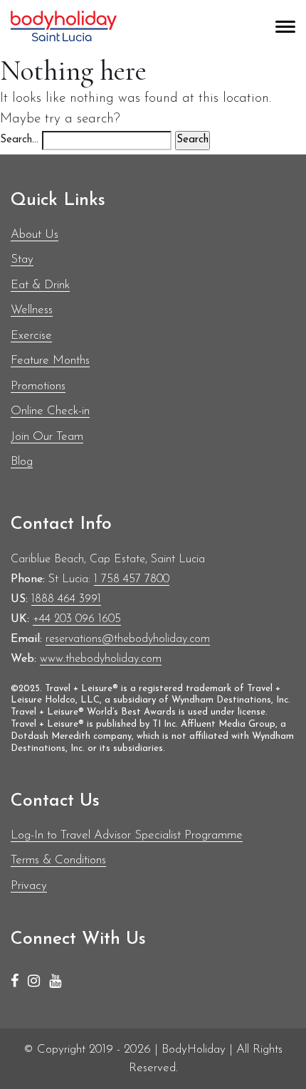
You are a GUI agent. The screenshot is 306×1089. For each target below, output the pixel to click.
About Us (34, 234)
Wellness (32, 310)
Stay (22, 259)
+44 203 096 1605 (77, 619)
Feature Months (50, 360)
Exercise (31, 336)
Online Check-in (50, 411)
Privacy (29, 886)
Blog (22, 462)
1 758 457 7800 (131, 579)
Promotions (38, 386)
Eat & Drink (40, 285)
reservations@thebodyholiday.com (128, 639)
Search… (19, 140)
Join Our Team (47, 437)
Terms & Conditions (58, 860)
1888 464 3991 (66, 599)
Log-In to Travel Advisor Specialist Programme (127, 835)
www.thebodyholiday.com (101, 659)
